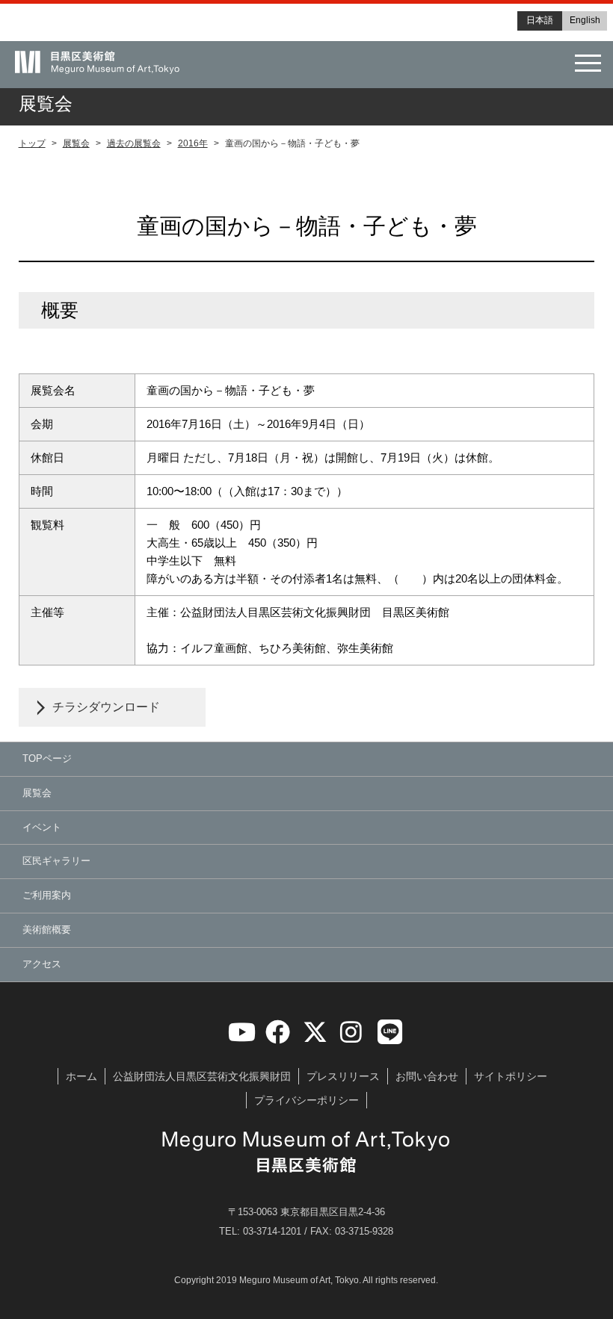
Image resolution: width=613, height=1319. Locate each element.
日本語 (539, 20)
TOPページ (47, 758)
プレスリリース (343, 1076)
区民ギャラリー (56, 860)
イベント (41, 827)
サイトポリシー (510, 1076)
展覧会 (76, 143)
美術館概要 (46, 929)
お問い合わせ (426, 1076)
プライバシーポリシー (306, 1100)
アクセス (41, 963)
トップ (32, 143)
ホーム (81, 1076)
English (585, 20)
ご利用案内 (46, 895)
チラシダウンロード (106, 707)
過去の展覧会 (134, 143)
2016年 (193, 143)
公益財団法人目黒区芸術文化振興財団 (202, 1076)
